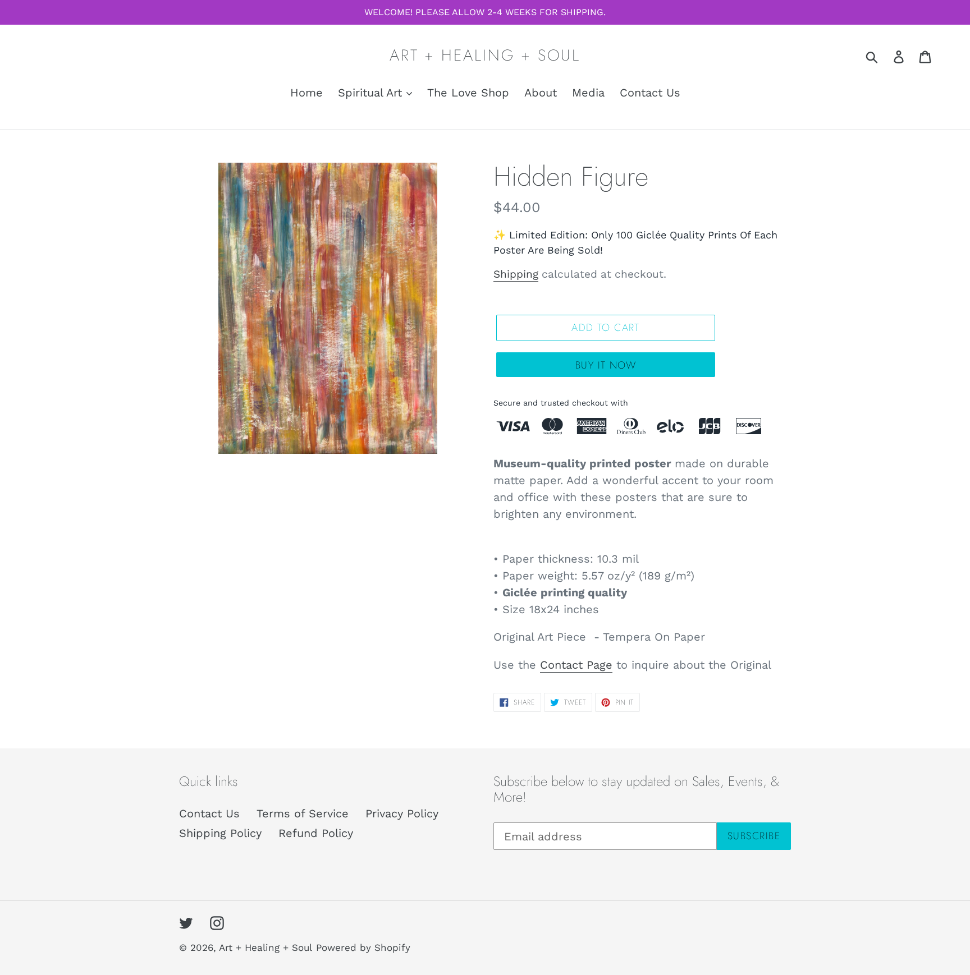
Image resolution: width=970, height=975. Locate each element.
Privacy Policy (401, 813)
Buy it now (605, 365)
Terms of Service (303, 813)
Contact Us (209, 813)
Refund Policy (315, 833)
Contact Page (576, 665)
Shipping (515, 274)
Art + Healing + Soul (485, 55)
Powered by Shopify (363, 947)
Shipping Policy (220, 833)
